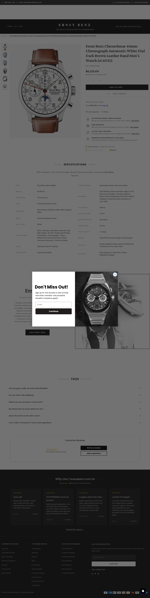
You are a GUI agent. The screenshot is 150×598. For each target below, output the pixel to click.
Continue (53, 311)
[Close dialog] (115, 274)
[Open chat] (143, 591)
